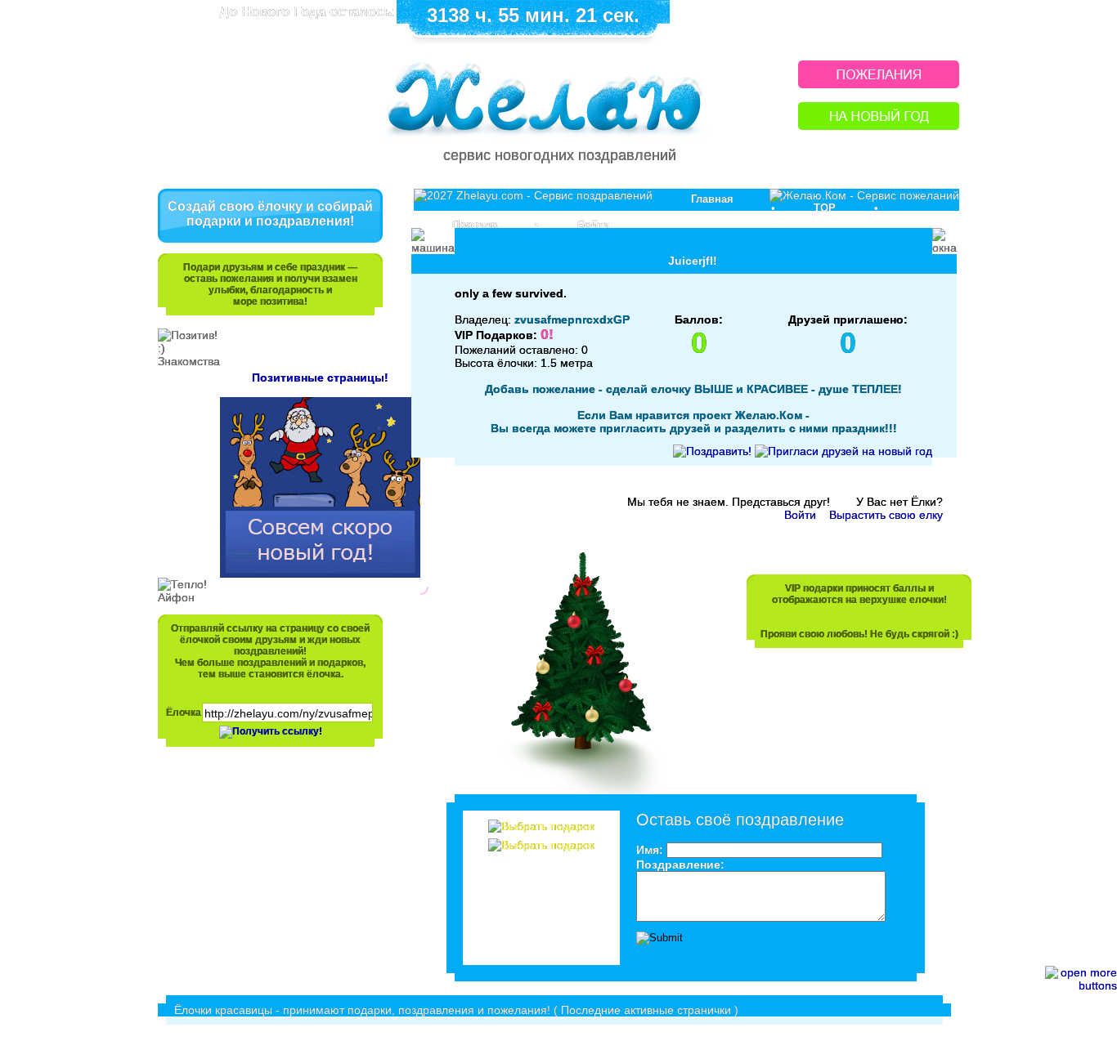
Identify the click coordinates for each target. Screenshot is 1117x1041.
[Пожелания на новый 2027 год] (878, 84)
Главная (712, 199)
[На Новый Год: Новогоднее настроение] (878, 125)
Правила (474, 224)
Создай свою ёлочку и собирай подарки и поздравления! (270, 213)
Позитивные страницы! (320, 377)
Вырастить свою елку (886, 514)
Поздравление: (680, 864)
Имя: (649, 849)
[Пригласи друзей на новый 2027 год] (843, 451)
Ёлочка (183, 712)
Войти (593, 224)
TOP (825, 208)
